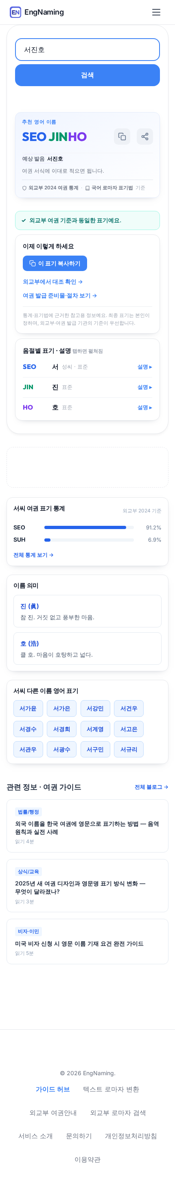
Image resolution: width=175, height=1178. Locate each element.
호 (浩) (29, 643)
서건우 (129, 708)
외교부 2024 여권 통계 (53, 188)
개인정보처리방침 (131, 1136)
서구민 (95, 749)
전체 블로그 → (151, 787)
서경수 (28, 728)
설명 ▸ (145, 367)
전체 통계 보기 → (33, 555)
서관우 (28, 749)
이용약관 (87, 1159)
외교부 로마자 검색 (118, 1113)
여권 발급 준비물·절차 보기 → (60, 295)
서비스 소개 (35, 1136)
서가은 (61, 708)
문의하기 (79, 1136)
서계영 (95, 728)
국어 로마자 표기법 (112, 188)
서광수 (61, 749)
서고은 (129, 728)
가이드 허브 (53, 1089)
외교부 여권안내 (53, 1113)
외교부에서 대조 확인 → (53, 281)
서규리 (129, 749)
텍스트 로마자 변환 (111, 1089)
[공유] (145, 136)
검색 (87, 75)
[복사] (122, 136)
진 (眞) (29, 606)
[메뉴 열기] (158, 12)
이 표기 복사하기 (59, 263)
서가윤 (28, 708)
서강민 (95, 708)
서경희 (61, 728)
